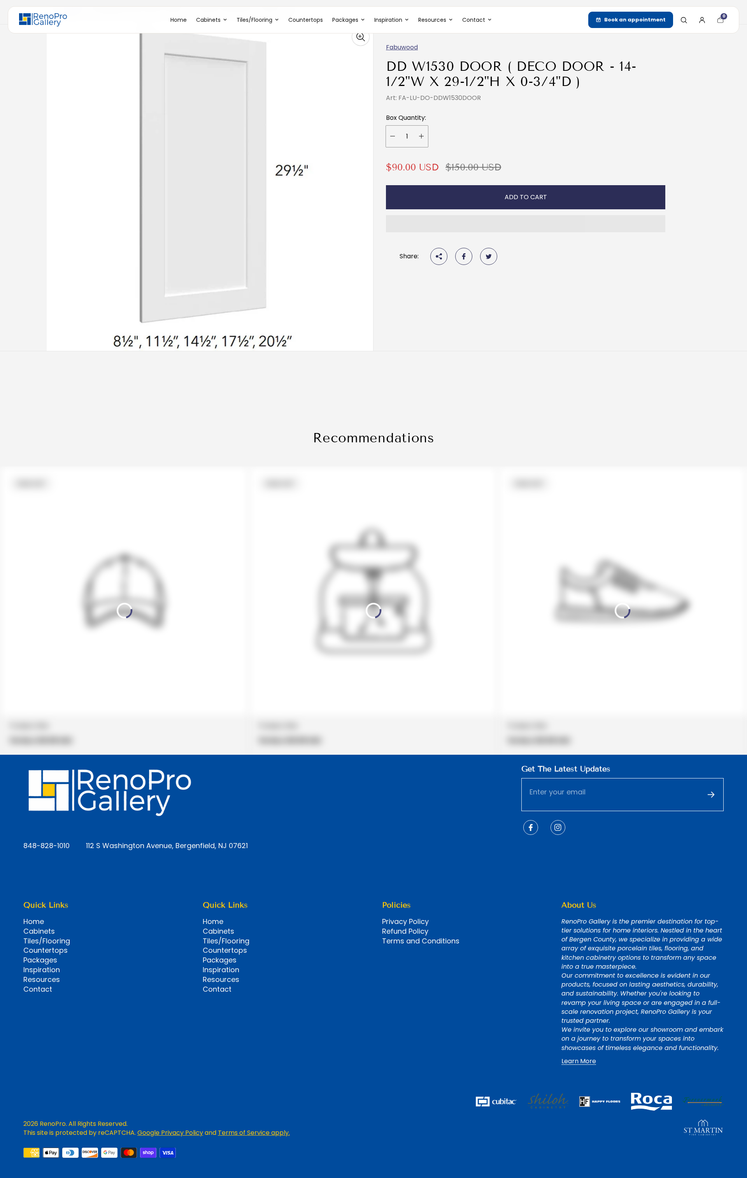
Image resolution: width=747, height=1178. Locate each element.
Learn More (578, 1061)
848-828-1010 (46, 845)
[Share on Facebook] (463, 256)
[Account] (702, 20)
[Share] (438, 256)
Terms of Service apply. (254, 1132)
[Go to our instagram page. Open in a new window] (558, 827)
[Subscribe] (710, 795)
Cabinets (39, 931)
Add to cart (526, 197)
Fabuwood (402, 47)
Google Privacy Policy (170, 1132)
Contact (37, 989)
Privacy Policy (405, 921)
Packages (40, 960)
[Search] (683, 20)
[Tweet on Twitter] (488, 256)
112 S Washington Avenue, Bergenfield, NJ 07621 (167, 845)
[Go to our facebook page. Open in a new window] (530, 827)
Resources (41, 979)
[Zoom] (360, 37)
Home (33, 921)
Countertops (45, 950)
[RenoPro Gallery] (43, 19)
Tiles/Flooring (46, 941)
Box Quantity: (406, 117)
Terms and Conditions (420, 941)
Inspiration (41, 970)
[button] (525, 223)
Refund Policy (405, 931)
